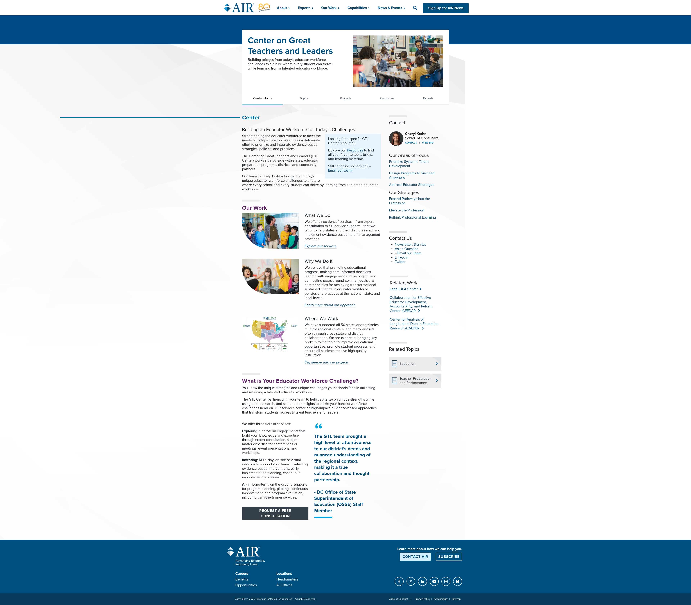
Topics (304, 98)
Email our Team (409, 253)
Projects (345, 98)
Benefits (241, 579)
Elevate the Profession (406, 210)
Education (407, 363)
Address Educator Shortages (411, 185)
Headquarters (287, 579)
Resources (387, 98)
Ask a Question (407, 249)
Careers (241, 573)
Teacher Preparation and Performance (415, 380)
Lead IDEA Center (403, 289)
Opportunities (246, 585)
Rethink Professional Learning (412, 217)
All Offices (284, 585)
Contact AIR (415, 557)
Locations (284, 573)
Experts (428, 98)
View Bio (427, 142)
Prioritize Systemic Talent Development (409, 164)
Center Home (262, 98)
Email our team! (340, 170)
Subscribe (449, 557)
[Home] (247, 7)
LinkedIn (401, 257)
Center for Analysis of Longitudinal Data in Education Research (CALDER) (414, 324)
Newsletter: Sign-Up (410, 244)
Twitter (400, 262)
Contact (411, 142)
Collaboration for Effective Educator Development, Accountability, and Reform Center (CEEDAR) (411, 304)
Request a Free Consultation (275, 513)
